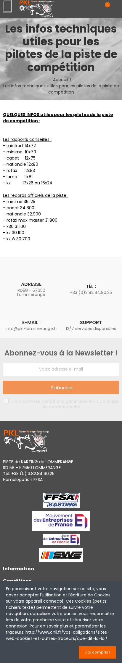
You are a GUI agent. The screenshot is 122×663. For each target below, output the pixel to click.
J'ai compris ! (97, 652)
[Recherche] (95, 7)
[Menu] (7, 6)
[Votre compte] (116, 8)
